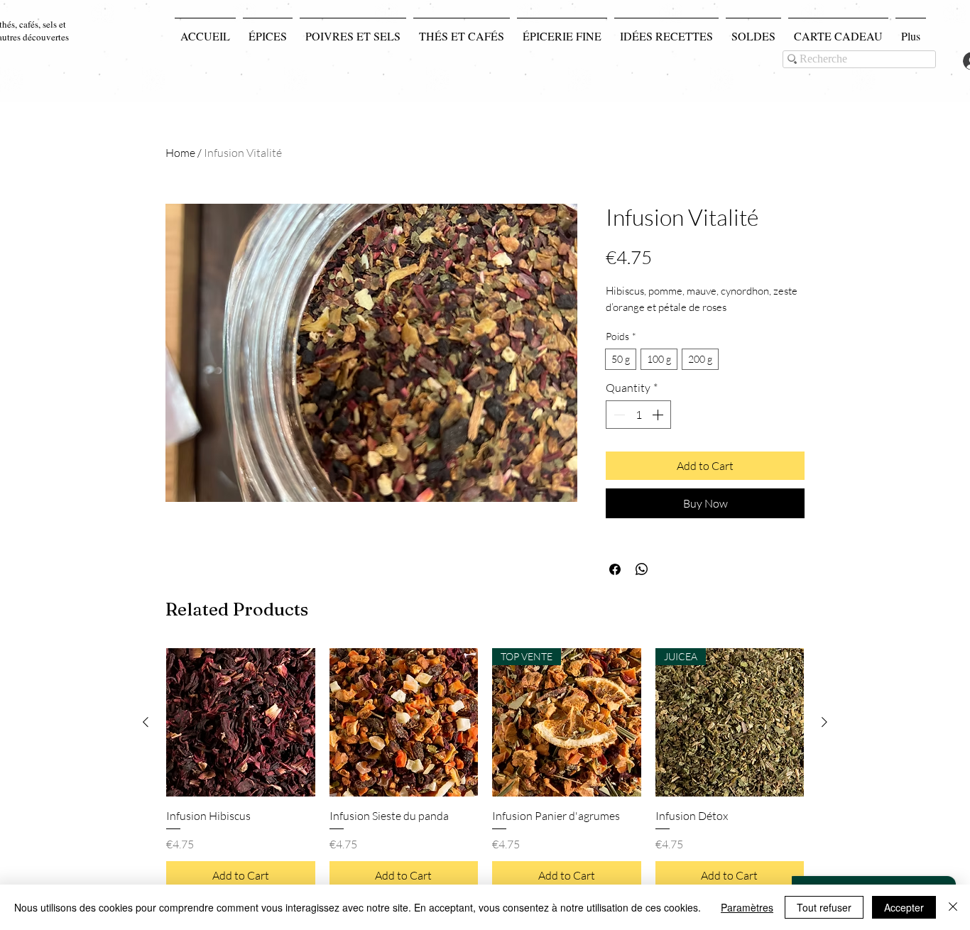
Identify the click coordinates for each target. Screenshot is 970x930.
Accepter (904, 907)
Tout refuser (824, 907)
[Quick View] (240, 722)
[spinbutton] (638, 414)
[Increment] (659, 414)
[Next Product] (824, 722)
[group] (485, 768)
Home (180, 153)
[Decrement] (618, 414)
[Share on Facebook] (614, 569)
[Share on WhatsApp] (641, 569)
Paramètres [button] (747, 907)
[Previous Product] (145, 722)
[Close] (952, 907)
